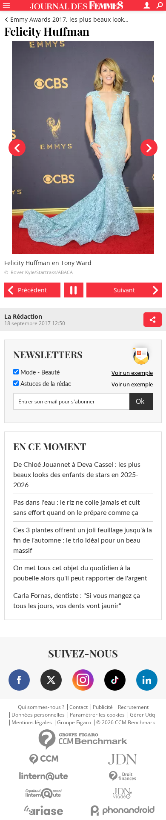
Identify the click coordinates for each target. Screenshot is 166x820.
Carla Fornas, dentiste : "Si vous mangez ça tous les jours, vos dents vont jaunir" (76, 600)
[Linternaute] (43, 776)
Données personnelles (38, 715)
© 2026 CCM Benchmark (125, 723)
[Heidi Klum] (32, 290)
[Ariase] (43, 810)
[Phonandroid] (122, 810)
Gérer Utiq (142, 715)
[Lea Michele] (124, 290)
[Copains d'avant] (43, 793)
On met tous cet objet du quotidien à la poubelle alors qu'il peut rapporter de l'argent (80, 573)
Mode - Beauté (39, 373)
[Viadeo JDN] (122, 793)
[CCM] (43, 759)
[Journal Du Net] (122, 759)
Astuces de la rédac (45, 384)
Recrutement (133, 707)
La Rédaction (23, 316)
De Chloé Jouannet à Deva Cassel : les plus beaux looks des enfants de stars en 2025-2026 (76, 475)
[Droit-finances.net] (122, 776)
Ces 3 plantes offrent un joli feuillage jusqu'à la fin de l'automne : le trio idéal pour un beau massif (82, 540)
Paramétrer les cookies (97, 715)
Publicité (103, 707)
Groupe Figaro (74, 723)
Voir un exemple (132, 373)
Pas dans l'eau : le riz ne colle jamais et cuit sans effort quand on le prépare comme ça (76, 507)
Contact (78, 707)
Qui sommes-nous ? (41, 707)
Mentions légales (31, 723)
